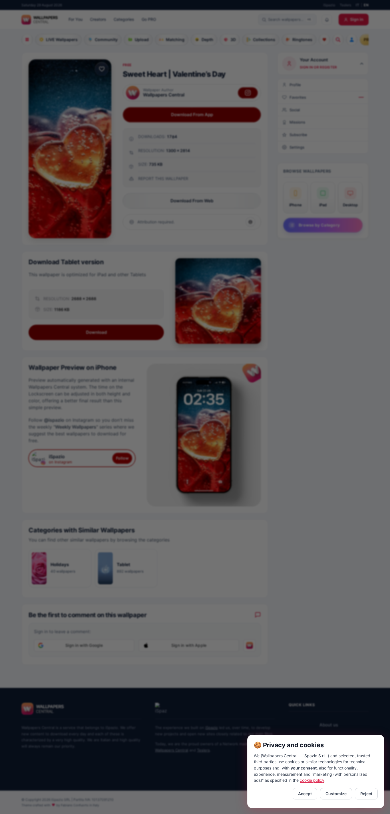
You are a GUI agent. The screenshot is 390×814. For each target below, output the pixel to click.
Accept (305, 793)
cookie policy (312, 780)
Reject (366, 793)
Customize (336, 793)
